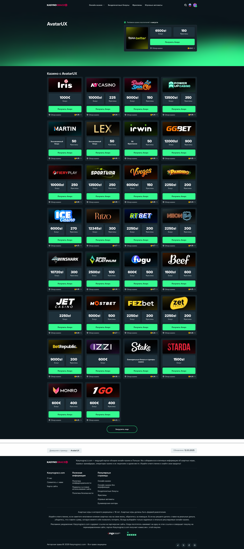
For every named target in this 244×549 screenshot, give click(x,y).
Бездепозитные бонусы (118, 5)
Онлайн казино (95, 5)
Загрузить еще (122, 429)
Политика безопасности (82, 493)
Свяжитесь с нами (55, 482)
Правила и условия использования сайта (81, 488)
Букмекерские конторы (108, 503)
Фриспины (137, 5)
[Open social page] (178, 545)
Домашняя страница (58, 450)
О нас (49, 478)
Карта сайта (52, 486)
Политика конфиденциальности (81, 482)
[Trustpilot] (131, 533)
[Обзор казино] (137, 38)
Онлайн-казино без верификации (106, 486)
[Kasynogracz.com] (57, 5)
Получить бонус (172, 42)
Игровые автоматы (153, 5)
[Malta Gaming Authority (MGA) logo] (114, 533)
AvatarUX (75, 450)
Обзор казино (157, 48)
